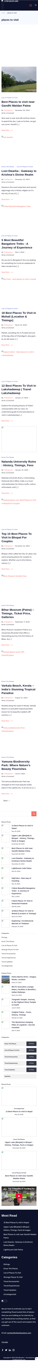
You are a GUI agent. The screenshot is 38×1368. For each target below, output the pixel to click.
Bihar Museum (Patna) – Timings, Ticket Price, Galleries (18, 613)
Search (33, 813)
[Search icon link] (35, 5)
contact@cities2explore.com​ (19, 1333)
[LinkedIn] (10, 1350)
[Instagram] (13, 1350)
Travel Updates (7, 962)
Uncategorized (7, 966)
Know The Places (8, 167)
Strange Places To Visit (10, 949)
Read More (6, 130)
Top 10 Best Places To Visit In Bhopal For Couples (17, 537)
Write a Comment (8, 113)
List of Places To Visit (10, 98)
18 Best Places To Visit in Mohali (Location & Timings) (19, 316)
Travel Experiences (9, 958)
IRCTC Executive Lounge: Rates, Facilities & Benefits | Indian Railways (24, 989)
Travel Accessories (9, 954)
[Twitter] (6, 1350)
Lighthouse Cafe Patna (21, 868)
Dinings (4, 937)
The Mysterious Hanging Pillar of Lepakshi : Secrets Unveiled (23, 1025)
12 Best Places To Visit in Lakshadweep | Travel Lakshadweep (19, 389)
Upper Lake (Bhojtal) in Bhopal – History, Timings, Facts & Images (23, 838)
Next (6, 801)
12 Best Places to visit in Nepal (19, 1112)
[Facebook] (3, 1350)
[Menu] (30, 5)
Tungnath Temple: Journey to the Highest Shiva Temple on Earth (24, 1002)
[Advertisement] (19, 44)
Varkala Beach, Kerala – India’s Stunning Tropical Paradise (18, 689)
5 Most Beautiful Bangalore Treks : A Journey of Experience (17, 244)
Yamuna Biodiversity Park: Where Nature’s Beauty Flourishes (16, 765)
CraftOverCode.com (19, 1360)
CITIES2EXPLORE (11, 1)
